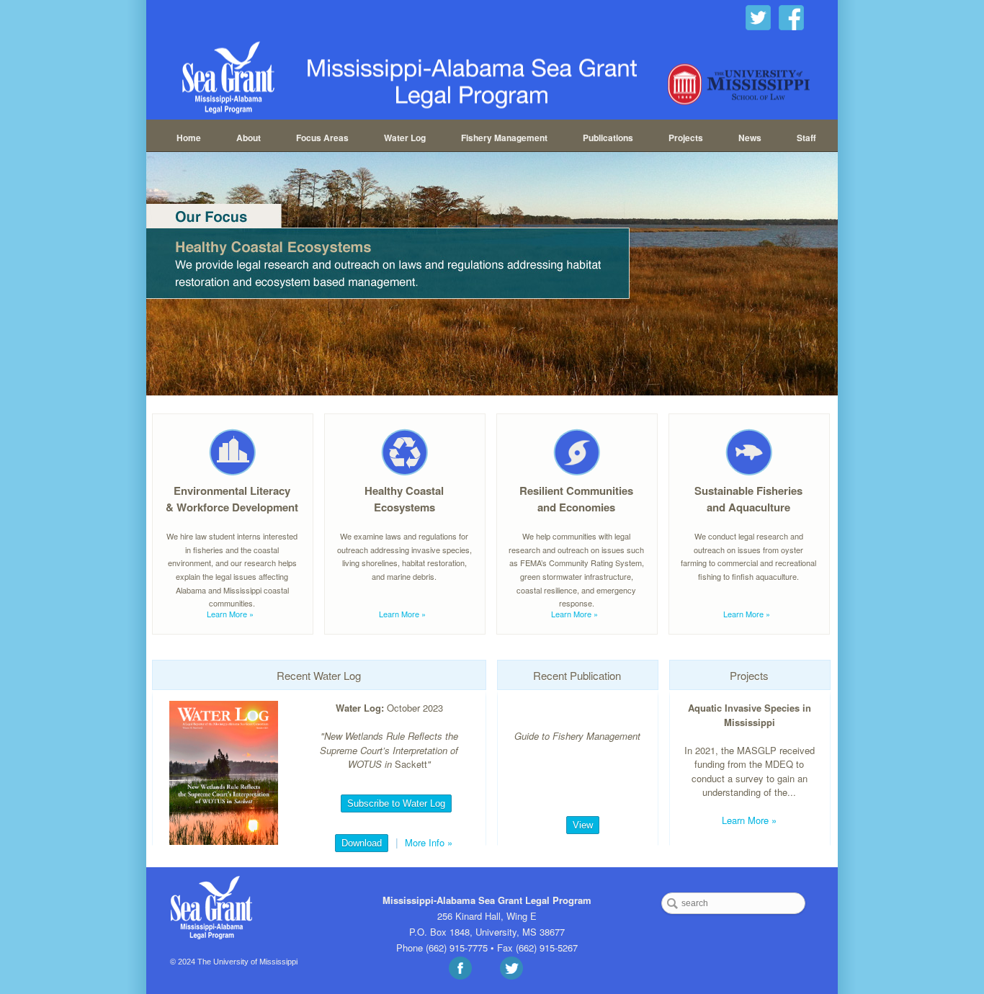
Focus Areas (322, 137)
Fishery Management (504, 137)
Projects (685, 137)
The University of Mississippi (247, 961)
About (248, 137)
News (749, 137)
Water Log (405, 137)
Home (188, 137)
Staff (806, 137)
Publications (608, 137)
